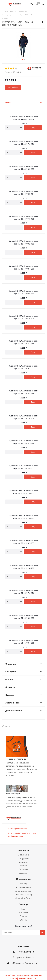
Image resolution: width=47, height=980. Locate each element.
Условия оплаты (23, 887)
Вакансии (23, 873)
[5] (16, 69)
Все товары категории (17, 828)
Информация (23, 879)
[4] (13, 69)
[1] (6, 69)
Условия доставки (23, 891)
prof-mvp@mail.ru (25, 957)
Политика (23, 869)
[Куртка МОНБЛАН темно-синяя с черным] (23, 45)
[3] (11, 69)
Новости (23, 865)
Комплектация (13, 793)
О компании (24, 854)
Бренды (23, 916)
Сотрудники (23, 858)
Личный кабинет (23, 898)
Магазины (23, 862)
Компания (23, 850)
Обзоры (23, 919)
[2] (8, 69)
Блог (23, 909)
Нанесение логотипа (16, 759)
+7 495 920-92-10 (25, 951)
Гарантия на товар (23, 894)
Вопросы (23, 912)
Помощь (23, 883)
